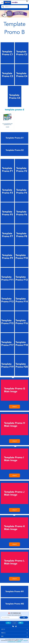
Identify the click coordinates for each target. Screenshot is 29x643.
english (14, 622)
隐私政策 (25, 640)
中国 (20, 622)
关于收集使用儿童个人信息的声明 (14, 641)
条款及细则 (20, 640)
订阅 (24, 617)
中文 (8, 622)
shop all (14, 406)
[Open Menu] (2, 2)
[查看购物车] (27, 1)
